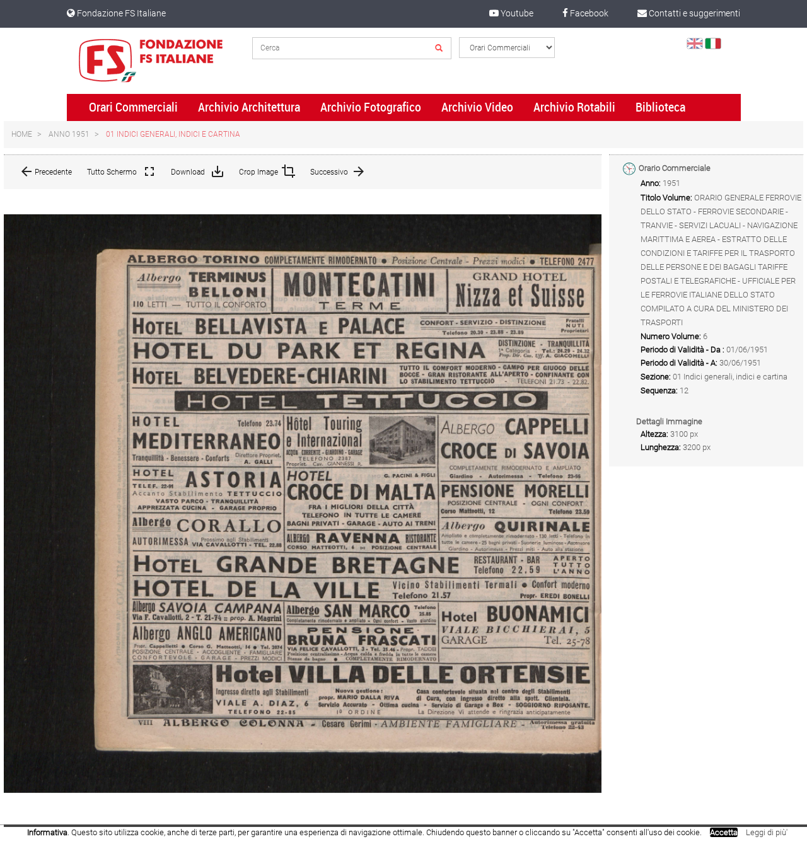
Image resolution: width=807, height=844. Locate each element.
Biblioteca (660, 107)
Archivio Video (477, 107)
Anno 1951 (69, 134)
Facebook (588, 13)
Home (21, 134)
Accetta (724, 832)
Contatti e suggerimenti (693, 13)
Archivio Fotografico (370, 107)
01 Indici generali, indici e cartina (173, 134)
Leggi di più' (766, 832)
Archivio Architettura (249, 107)
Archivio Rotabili (574, 107)
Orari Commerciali (133, 107)
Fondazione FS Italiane (120, 13)
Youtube (516, 13)
